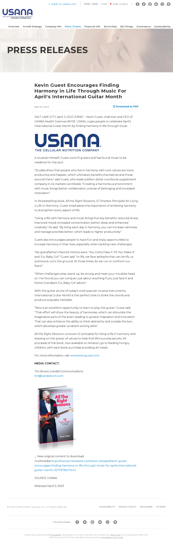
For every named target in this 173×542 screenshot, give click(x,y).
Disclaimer (146, 507)
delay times (115, 535)
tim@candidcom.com (48, 376)
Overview (13, 26)
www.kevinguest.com (84, 355)
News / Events (73, 26)
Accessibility (107, 507)
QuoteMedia (56, 535)
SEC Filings (126, 26)
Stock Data (110, 26)
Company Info (53, 26)
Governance (144, 26)
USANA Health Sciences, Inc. (30, 507)
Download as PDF (127, 106)
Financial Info (92, 26)
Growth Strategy (32, 26)
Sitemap (161, 507)
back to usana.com (64, 4)
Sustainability (162, 26)
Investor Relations (21, 18)
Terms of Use (118, 537)
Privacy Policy (127, 507)
